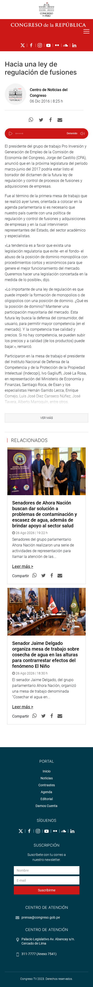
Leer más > (22, 566)
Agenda (46, 792)
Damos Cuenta (46, 806)
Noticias (47, 778)
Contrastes (46, 785)
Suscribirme (46, 890)
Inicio (47, 771)
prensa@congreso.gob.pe (40, 917)
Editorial (47, 799)
